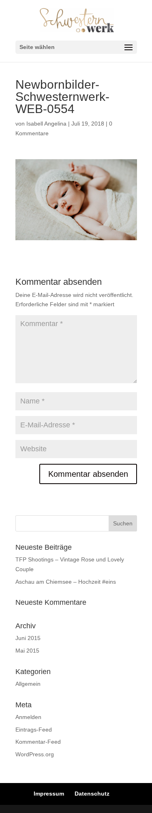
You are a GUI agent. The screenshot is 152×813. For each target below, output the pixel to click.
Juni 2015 (28, 638)
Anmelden (28, 717)
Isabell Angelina (46, 123)
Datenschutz (92, 793)
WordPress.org (34, 754)
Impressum (49, 793)
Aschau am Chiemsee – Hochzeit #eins (65, 581)
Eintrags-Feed (33, 729)
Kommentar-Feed (38, 741)
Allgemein (28, 684)
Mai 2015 (27, 650)
